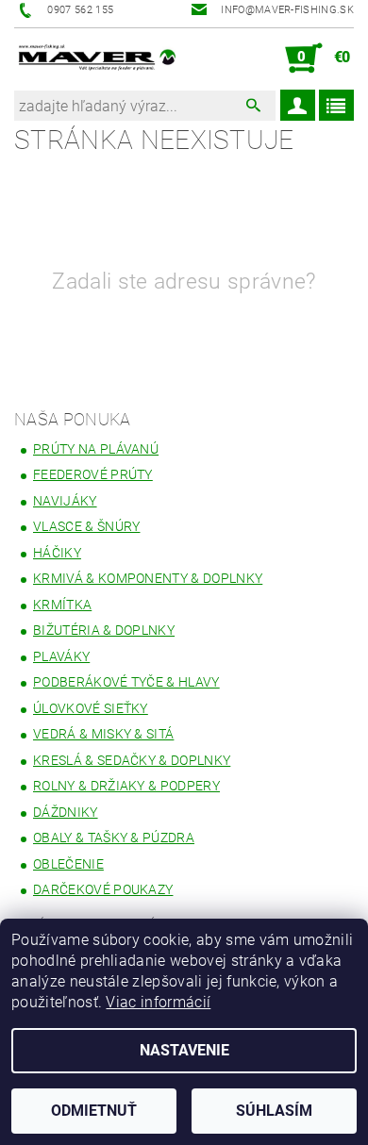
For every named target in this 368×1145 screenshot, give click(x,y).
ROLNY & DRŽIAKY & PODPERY (126, 785)
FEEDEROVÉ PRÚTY (93, 474)
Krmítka (62, 604)
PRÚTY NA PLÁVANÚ (96, 448)
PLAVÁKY (61, 656)
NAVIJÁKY (65, 500)
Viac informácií (158, 1002)
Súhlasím (274, 1111)
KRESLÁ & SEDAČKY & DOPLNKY (131, 760)
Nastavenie (184, 1050)
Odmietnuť (94, 1111)
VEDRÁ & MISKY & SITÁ (103, 733)
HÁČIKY (57, 552)
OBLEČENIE (68, 863)
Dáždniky (65, 812)
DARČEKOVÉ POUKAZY (103, 889)
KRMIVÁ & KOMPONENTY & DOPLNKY (147, 578)
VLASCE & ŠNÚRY (86, 526)
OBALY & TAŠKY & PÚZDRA (113, 837)
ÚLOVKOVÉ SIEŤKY (90, 708)
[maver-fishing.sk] (95, 58)
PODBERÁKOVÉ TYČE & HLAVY (126, 681)
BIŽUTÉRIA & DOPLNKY (104, 630)
